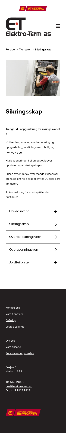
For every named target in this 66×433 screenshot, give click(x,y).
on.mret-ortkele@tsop (19, 386)
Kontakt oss (13, 307)
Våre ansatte (13, 346)
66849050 (17, 381)
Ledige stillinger (15, 326)
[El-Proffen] (33, 8)
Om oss (10, 340)
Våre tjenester (14, 313)
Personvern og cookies (20, 353)
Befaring (11, 320)
